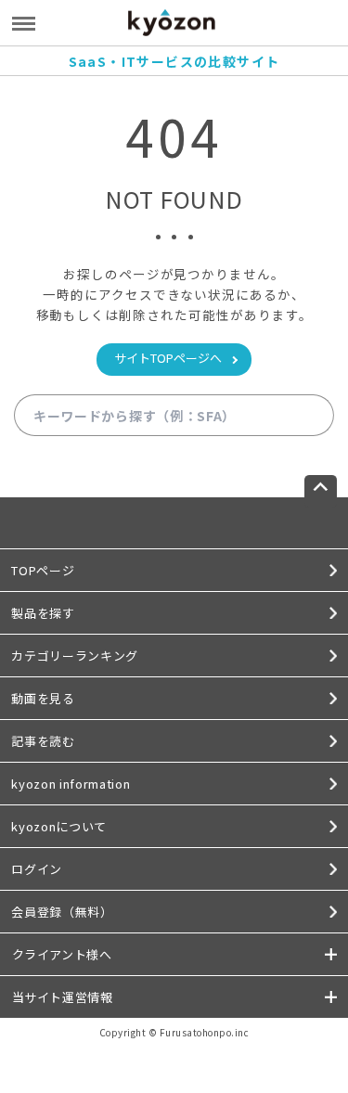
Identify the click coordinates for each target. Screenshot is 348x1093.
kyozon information (70, 783)
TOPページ (42, 570)
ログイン (36, 869)
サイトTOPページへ (168, 357)
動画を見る (42, 698)
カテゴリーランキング (74, 655)
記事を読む (42, 741)
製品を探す (42, 613)
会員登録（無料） (61, 911)
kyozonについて (59, 826)
